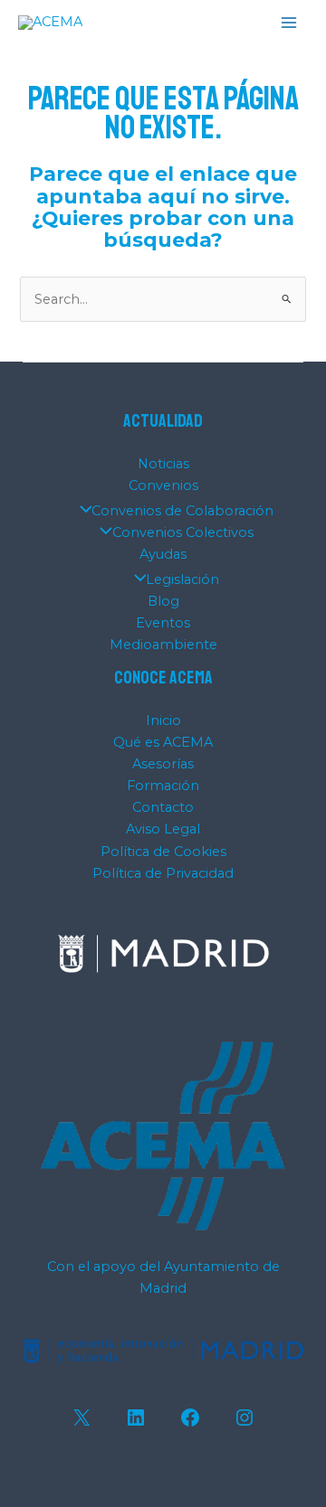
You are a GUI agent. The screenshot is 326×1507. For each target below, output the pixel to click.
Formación (163, 785)
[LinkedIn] (136, 1417)
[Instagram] (244, 1417)
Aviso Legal (163, 829)
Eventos (163, 623)
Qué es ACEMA (163, 742)
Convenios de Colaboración (182, 511)
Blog (163, 601)
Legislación (182, 579)
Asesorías (163, 764)
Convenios (163, 485)
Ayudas (163, 554)
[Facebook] (190, 1417)
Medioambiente (163, 644)
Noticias (163, 464)
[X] (81, 1417)
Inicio (163, 720)
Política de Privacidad (163, 873)
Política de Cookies (163, 851)
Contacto (163, 807)
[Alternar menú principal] (289, 23)
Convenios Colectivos (183, 532)
